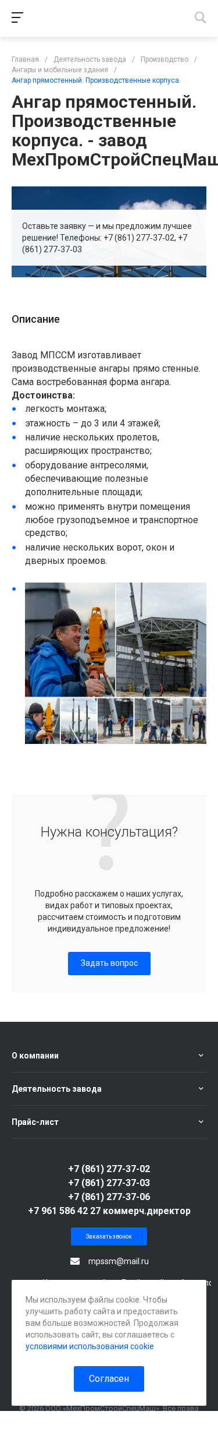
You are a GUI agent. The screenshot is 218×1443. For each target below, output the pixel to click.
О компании (35, 1055)
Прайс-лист (35, 1122)
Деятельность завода (57, 1088)
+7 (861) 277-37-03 (109, 1182)
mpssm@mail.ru (118, 1261)
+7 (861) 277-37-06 (109, 1196)
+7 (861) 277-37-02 (109, 1168)
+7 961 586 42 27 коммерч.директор (109, 1210)
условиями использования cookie (90, 1346)
